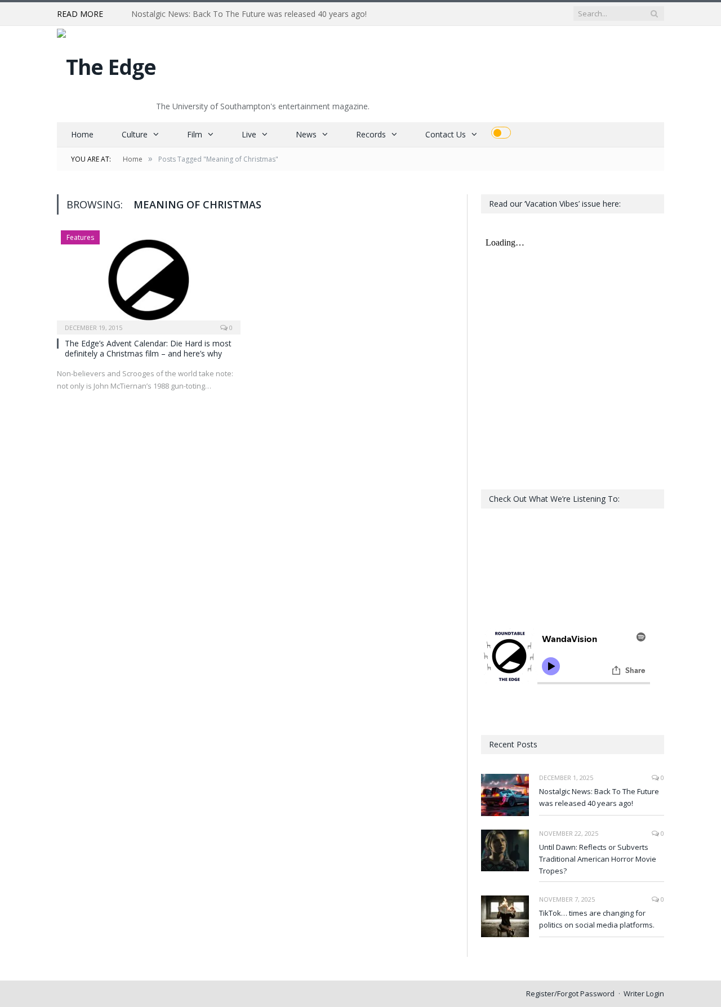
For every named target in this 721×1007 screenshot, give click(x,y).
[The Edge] (106, 64)
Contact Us (445, 134)
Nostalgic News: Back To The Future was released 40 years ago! (249, 14)
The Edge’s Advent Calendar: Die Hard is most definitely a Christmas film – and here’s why (148, 348)
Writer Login (644, 993)
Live (249, 134)
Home (82, 134)
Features (80, 237)
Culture (135, 134)
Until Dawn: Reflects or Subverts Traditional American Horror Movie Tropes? (597, 859)
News (306, 134)
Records (371, 134)
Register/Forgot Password (570, 993)
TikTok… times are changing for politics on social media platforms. (597, 919)
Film (194, 134)
